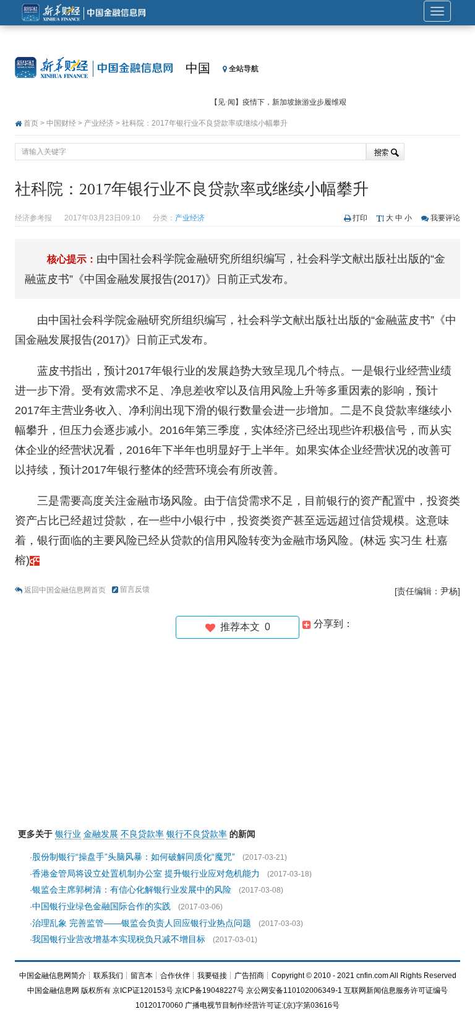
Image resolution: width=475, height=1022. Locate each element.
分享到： (332, 623)
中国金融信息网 (53, 990)
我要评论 (445, 218)
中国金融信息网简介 (52, 975)
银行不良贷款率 (196, 834)
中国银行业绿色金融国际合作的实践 (101, 906)
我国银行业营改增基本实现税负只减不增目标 (118, 939)
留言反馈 (135, 589)
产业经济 (99, 123)
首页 (31, 123)
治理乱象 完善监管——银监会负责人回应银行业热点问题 (141, 923)
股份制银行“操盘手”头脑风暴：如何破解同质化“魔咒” (133, 857)
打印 (360, 218)
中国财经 (61, 123)
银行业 (68, 834)
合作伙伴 (175, 975)
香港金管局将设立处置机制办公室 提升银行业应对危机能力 (146, 873)
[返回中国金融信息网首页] (35, 560)
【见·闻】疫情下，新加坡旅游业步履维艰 (278, 102)
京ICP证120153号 (143, 990)
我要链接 (212, 975)
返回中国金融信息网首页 (65, 590)
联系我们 (108, 975)
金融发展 (100, 834)
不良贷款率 (142, 834)
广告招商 (249, 975)
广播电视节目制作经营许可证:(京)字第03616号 (262, 1005)
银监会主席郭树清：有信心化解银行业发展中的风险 (131, 889)
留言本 (142, 975)
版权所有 (96, 990)
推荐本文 (242, 626)
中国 (198, 68)
